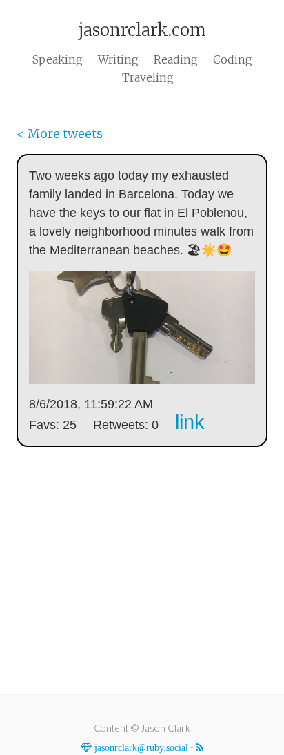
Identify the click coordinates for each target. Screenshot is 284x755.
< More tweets (60, 134)
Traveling (148, 77)
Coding (232, 59)
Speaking (57, 59)
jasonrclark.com (142, 30)
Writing (118, 59)
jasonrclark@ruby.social (140, 747)
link (190, 422)
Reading (176, 59)
